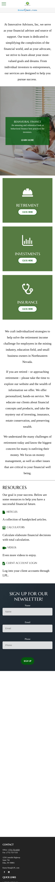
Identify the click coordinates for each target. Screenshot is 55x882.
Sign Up (27, 661)
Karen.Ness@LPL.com (11, 868)
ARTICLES (11, 511)
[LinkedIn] (8, 872)
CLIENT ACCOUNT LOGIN (21, 563)
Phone (27, 639)
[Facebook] (4, 872)
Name (27, 605)
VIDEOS (11, 547)
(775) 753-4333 (14, 850)
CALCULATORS (16, 527)
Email (27, 622)
